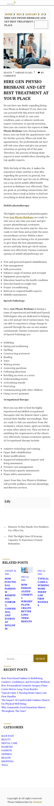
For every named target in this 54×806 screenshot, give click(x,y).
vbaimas (37, 802)
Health (8, 72)
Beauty (6, 739)
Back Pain (7, 735)
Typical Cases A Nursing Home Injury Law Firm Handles (43, 592)
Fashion (6, 750)
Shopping (7, 761)
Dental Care (9, 743)
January (31, 14)
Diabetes (7, 746)
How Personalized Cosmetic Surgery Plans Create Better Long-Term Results (27, 603)
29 (42, 14)
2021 (19, 14)
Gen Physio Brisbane (22, 217)
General (6, 754)
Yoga (4, 765)
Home (9, 14)
